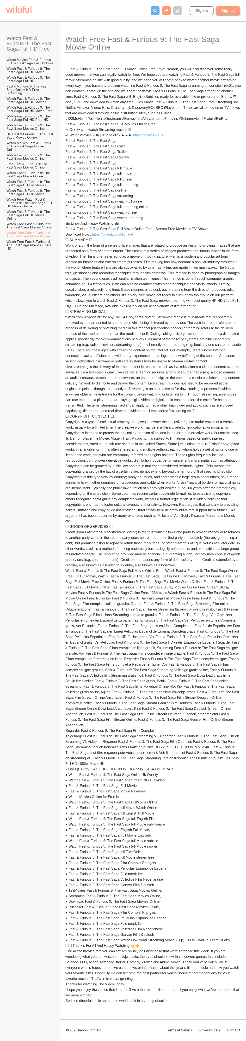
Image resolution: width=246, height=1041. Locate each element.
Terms (179, 1030)
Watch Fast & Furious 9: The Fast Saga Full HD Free (29, 43)
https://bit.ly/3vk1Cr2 (149, 135)
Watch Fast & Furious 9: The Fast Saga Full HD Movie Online (28, 215)
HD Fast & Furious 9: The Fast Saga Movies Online (30, 135)
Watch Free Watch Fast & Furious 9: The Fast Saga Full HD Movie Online (29, 203)
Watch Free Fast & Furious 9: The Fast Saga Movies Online (29, 225)
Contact (233, 1030)
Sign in (202, 10)
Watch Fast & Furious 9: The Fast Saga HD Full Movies (28, 183)
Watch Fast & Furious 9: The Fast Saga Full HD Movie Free (29, 109)
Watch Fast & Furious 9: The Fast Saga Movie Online (28, 174)
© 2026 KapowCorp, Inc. (84, 1030)
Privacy (210, 1030)
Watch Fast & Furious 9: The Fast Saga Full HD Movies (28, 100)
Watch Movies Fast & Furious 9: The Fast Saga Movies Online (29, 146)
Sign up (228, 10)
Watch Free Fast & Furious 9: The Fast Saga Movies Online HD (29, 245)
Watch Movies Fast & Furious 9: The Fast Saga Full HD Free (29, 61)
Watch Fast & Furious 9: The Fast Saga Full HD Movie (28, 70)
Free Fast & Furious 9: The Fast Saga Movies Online (27, 165)
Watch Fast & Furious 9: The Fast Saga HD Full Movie (28, 192)
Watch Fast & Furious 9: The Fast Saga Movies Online (28, 126)
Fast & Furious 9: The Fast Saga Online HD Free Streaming (27, 89)
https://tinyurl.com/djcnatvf (112, 234)
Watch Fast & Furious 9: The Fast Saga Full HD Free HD (28, 118)
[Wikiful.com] (19, 10)
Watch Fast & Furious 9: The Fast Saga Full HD (28, 79)
